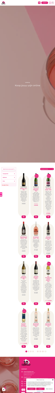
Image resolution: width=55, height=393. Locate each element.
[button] (52, 379)
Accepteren (31, 388)
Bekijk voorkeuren (49, 388)
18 (42, 351)
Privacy (42, 391)
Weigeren (40, 388)
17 (40, 351)
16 (37, 351)
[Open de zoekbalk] (52, 2)
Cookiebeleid (39, 391)
